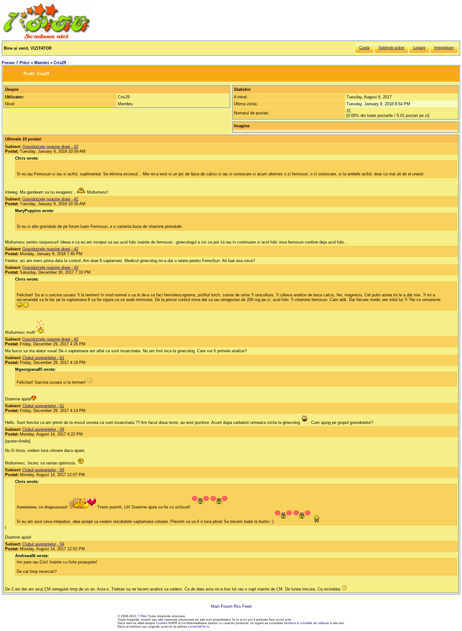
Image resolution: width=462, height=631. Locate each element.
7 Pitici (142, 616)
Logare (419, 48)
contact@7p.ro (198, 626)
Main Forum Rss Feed (231, 606)
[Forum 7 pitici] (46, 38)
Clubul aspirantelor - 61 (43, 357)
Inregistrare (444, 48)
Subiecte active (391, 48)
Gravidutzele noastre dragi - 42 (50, 146)
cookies (161, 623)
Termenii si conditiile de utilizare (306, 623)
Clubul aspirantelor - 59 (43, 429)
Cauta (364, 48)
